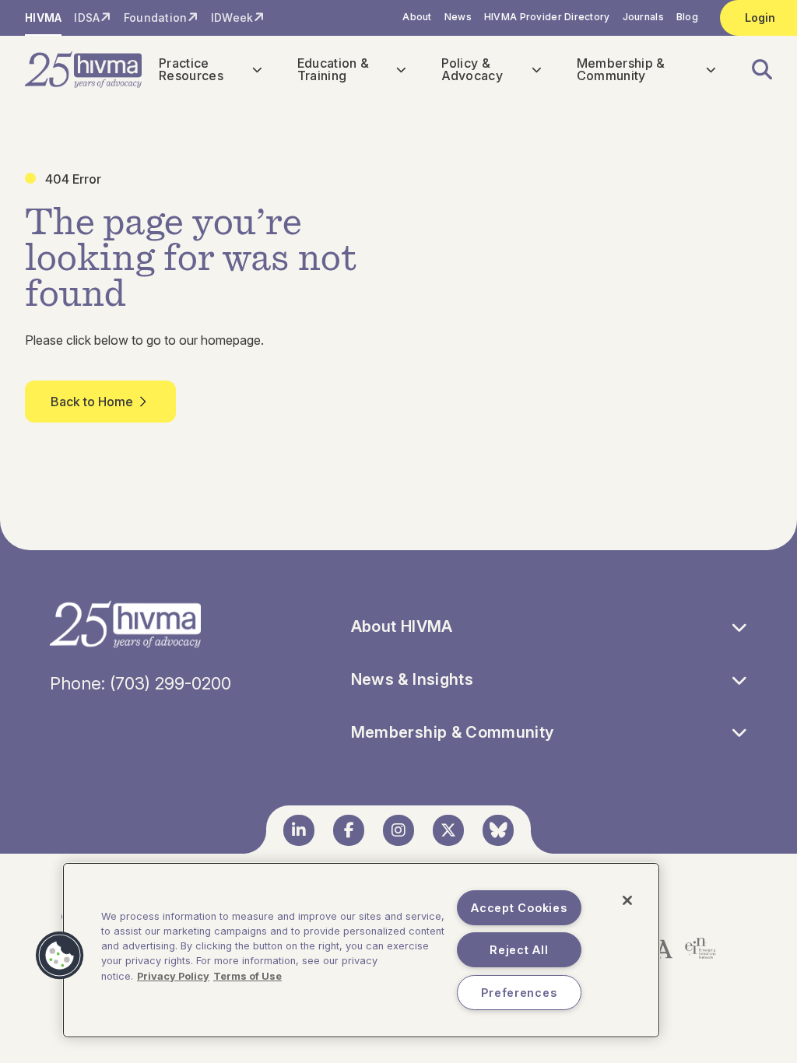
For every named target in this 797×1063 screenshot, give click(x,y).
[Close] (627, 900)
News (458, 17)
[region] (361, 950)
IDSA (87, 17)
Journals (643, 17)
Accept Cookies (519, 907)
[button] (752, 70)
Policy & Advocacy (472, 69)
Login (760, 17)
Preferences (518, 992)
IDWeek (232, 17)
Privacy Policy (173, 976)
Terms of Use (247, 976)
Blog (687, 17)
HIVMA (43, 17)
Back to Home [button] (92, 401)
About (416, 17)
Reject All (519, 949)
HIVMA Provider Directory (547, 17)
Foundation (156, 17)
